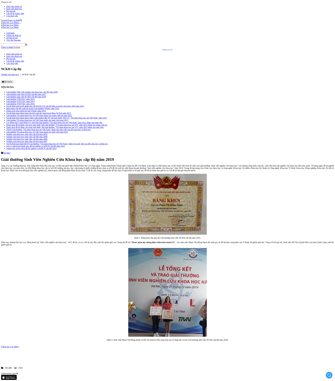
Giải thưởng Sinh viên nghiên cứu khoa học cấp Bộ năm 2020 (32, 92)
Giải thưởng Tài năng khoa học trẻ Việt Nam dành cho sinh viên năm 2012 (37, 120)
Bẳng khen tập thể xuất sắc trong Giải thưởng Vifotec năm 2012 (32, 108)
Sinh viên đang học (14, 9)
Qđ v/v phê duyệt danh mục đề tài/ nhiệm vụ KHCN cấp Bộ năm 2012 (35, 146)
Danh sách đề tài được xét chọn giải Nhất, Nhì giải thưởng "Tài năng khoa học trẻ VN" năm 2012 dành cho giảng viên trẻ (56, 125)
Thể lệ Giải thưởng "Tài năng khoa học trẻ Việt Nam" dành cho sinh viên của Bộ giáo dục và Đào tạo (48, 130)
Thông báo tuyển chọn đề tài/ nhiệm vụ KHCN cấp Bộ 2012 (31, 148)
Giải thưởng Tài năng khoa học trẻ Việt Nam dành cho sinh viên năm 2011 (37, 132)
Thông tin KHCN (13, 35)
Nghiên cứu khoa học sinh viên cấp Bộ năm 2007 (26, 141)
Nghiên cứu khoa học (10, 74)
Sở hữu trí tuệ (12, 38)
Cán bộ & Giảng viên (15, 13)
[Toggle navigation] (20, 23)
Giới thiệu (10, 33)
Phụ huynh (10, 11)
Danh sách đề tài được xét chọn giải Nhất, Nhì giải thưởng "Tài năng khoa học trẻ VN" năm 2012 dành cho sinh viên (55, 127)
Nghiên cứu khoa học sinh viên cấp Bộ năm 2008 (26, 139)
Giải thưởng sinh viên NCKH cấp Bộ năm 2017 (26, 94)
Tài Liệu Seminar (13, 40)
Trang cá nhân (13, 20)
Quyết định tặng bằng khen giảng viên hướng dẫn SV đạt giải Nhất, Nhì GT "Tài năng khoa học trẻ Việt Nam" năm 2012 (56, 118)
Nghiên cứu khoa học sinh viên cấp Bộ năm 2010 (26, 134)
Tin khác (6, 153)
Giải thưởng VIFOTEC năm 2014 (20, 99)
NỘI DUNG (8, 82)
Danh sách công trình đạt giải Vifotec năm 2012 (26, 111)
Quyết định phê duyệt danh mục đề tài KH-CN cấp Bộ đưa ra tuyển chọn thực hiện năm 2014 (45, 106)
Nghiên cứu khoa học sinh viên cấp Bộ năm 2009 (26, 137)
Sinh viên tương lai (14, 6)
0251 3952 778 (22, 356)
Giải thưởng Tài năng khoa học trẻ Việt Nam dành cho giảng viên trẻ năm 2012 (39, 115)
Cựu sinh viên (12, 16)
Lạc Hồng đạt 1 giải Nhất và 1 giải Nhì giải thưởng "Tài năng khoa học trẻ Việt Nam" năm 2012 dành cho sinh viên (54, 123)
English (4, 20)
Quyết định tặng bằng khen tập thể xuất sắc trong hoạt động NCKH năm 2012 (38, 113)
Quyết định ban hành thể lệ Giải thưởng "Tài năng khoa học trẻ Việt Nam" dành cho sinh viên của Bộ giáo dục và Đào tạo (57, 144)
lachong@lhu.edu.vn (20, 358)
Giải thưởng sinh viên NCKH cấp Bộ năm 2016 (26, 97)
